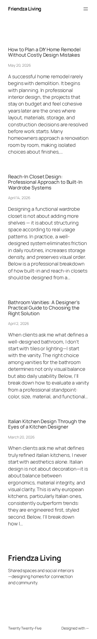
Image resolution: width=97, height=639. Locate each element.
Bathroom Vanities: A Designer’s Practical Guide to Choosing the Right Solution (44, 308)
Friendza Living (24, 8)
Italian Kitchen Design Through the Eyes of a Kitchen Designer (47, 424)
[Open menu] (85, 9)
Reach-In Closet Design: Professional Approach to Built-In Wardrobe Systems (45, 182)
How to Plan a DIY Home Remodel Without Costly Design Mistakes (44, 52)
